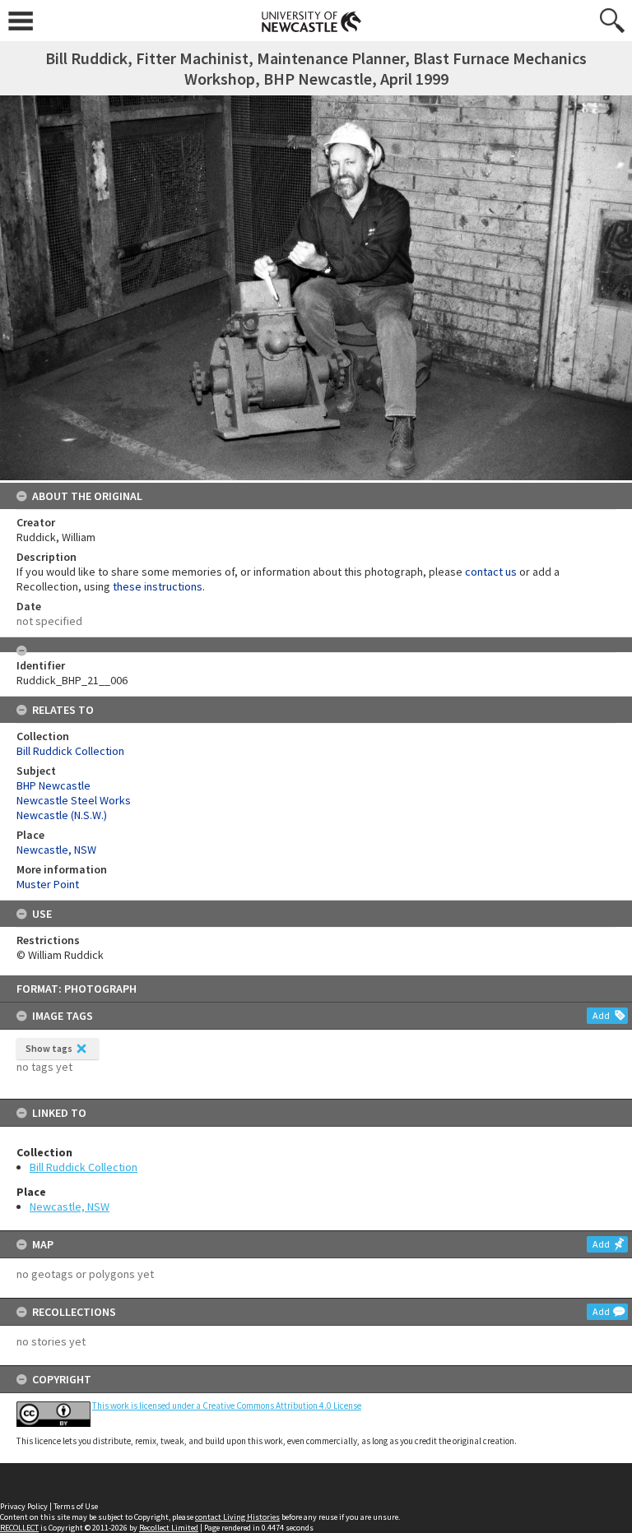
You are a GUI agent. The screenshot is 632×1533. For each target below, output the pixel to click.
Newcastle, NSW (69, 1206)
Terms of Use (75, 1506)
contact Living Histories (237, 1517)
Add (601, 1015)
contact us (491, 571)
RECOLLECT (19, 1527)
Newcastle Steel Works (73, 800)
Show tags (49, 1048)
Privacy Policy (24, 1506)
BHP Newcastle (53, 785)
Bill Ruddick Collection (83, 1167)
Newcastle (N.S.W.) (61, 815)
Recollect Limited (168, 1527)
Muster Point (47, 884)
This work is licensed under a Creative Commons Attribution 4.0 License (226, 1405)
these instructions (157, 586)
